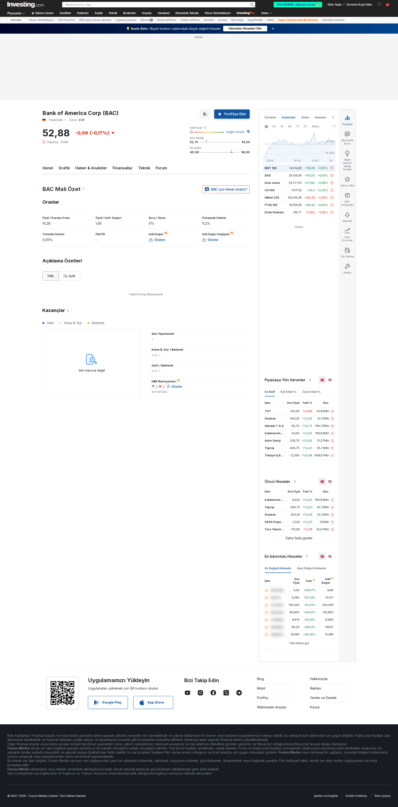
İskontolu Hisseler (333, 20)
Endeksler (289, 117)
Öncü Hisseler (277, 481)
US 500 (270, 190)
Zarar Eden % (311, 391)
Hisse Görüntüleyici (218, 13)
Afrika (270, 20)
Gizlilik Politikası (356, 796)
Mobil (261, 688)
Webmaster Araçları (272, 707)
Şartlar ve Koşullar (326, 796)
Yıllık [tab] (50, 276)
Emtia (305, 117)
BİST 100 (271, 168)
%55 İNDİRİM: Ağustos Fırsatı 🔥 (297, 4)
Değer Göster (235, 132)
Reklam (315, 688)
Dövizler (270, 117)
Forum (161, 168)
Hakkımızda (319, 679)
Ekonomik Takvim (187, 13)
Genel (47, 168)
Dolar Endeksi (274, 212)
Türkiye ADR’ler (190, 20)
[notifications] (379, 4)
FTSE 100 (271, 205)
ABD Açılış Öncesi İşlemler (95, 20)
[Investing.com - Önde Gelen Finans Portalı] (25, 4)
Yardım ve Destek (323, 698)
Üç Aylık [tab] (70, 276)
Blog (260, 679)
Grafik (64, 168)
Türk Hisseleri (66, 20)
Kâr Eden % (288, 391)
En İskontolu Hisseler (283, 556)
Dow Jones (272, 183)
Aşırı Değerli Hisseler (311, 568)
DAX (268, 175)
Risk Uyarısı (382, 796)
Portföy (262, 698)
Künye (315, 707)
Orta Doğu (237, 20)
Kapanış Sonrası (126, 20)
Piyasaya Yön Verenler (285, 380)
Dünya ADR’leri (166, 20)
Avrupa (222, 20)
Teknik (144, 168)
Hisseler (16, 20)
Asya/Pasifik (255, 20)
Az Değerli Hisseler (278, 568)
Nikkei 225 (272, 197)
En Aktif (270, 391)
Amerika (209, 20)
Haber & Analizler (91, 168)
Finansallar (123, 168)
